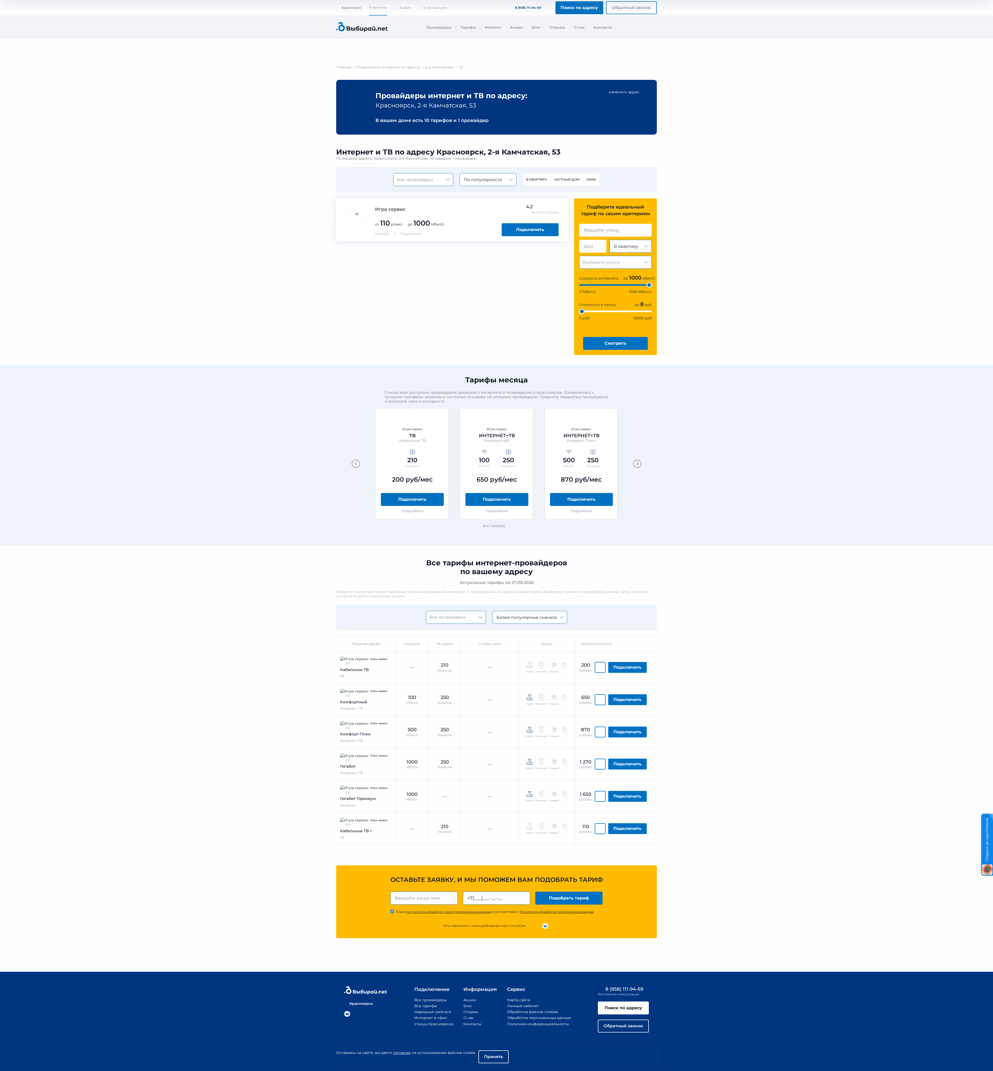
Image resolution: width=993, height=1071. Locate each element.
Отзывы (557, 27)
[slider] (649, 285)
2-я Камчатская (439, 67)
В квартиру (378, 7)
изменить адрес (624, 92)
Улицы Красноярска (433, 1024)
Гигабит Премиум (358, 798)
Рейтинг (493, 27)
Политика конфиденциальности (538, 1024)
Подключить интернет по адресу (388, 67)
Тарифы (468, 27)
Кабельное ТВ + (356, 830)
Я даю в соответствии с (494, 912)
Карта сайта (518, 1000)
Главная (343, 67)
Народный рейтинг (433, 1012)
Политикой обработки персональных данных (556, 912)
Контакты (602, 27)
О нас (579, 27)
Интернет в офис (430, 1017)
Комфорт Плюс (355, 733)
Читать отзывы (545, 212)
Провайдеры (439, 27)
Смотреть (615, 343)
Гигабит (348, 766)
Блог (536, 27)
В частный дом (435, 8)
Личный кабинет (523, 1006)
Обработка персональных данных (539, 1017)
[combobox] (615, 230)
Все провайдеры (430, 1000)
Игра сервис (390, 209)
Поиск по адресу (579, 7)
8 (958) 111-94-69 (528, 8)
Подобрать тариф (569, 898)
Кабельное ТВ (354, 669)
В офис (405, 8)
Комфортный (353, 701)
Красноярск (351, 8)
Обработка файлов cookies (532, 1012)
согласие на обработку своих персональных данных (448, 912)
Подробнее (411, 233)
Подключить (530, 229)
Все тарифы (494, 526)
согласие (402, 1052)
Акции (516, 27)
